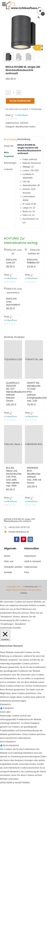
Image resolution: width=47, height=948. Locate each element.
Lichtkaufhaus (21, 115)
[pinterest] (23, 539)
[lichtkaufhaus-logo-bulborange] (23, 519)
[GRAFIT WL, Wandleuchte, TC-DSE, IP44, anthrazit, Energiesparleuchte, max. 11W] (34, 359)
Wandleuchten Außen (26, 127)
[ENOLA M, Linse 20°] (13, 252)
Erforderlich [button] (5, 704)
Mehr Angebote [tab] (9, 154)
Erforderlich (8, 708)
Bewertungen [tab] (9, 163)
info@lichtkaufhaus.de (18, 532)
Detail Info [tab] (8, 146)
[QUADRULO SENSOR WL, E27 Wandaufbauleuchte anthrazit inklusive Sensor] (13, 359)
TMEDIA (23, 593)
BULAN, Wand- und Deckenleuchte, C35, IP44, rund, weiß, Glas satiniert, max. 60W (14, 476)
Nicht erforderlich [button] (8, 742)
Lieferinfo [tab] (8, 169)
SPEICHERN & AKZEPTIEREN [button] (15, 783)
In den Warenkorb (20, 101)
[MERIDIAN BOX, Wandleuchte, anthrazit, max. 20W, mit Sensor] (34, 444)
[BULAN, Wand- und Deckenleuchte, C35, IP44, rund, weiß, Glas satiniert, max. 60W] (13, 444)
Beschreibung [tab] (9, 139)
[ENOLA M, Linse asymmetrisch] (13, 291)
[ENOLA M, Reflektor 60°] (34, 252)
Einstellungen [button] (7, 624)
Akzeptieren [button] (20, 624)
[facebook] (16, 539)
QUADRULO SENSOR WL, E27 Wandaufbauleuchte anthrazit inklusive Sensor (16, 391)
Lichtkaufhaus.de (30, 587)
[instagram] (30, 539)
